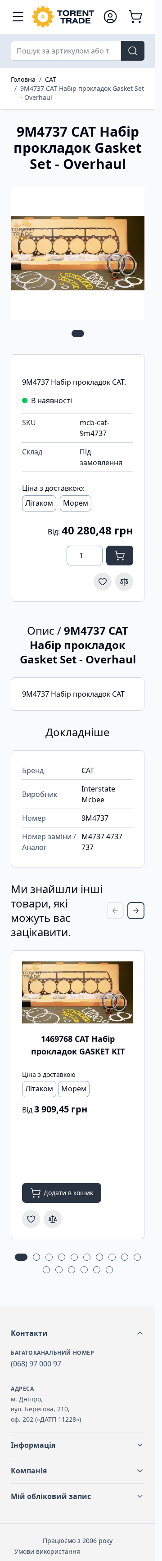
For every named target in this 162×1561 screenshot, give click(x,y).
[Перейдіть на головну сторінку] (63, 16)
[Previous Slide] (115, 910)
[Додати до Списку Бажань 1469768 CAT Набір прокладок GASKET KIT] (31, 1219)
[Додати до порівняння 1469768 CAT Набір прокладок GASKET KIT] (53, 1219)
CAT (50, 79)
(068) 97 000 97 (36, 1364)
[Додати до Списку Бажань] (103, 582)
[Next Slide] (135, 910)
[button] (77, 1333)
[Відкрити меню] (18, 16)
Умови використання (47, 1551)
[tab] (78, 333)
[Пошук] (132, 51)
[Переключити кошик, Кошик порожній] (135, 17)
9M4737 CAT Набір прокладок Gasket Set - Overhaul (82, 93)
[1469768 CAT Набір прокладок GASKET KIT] (77, 992)
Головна (23, 79)
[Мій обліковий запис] (110, 17)
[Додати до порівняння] (124, 582)
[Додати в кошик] (119, 555)
